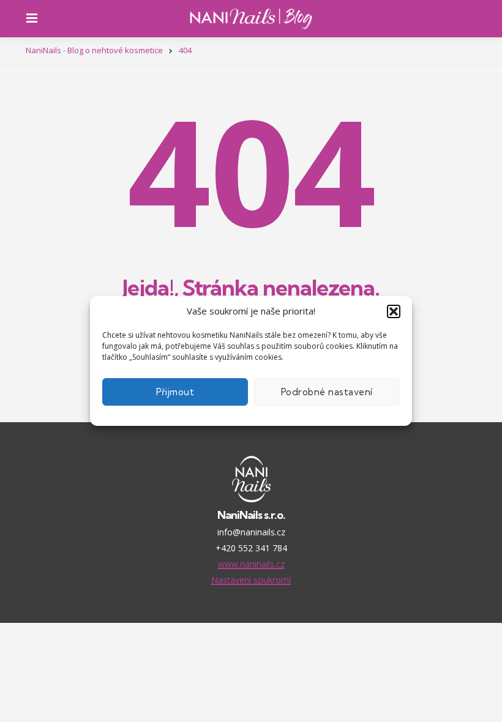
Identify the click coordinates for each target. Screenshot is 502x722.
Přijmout (175, 392)
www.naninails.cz (251, 564)
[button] (394, 311)
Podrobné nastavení (327, 392)
